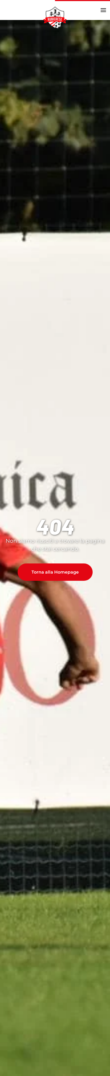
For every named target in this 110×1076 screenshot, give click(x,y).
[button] (103, 10)
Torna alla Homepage (55, 572)
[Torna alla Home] (55, 17)
